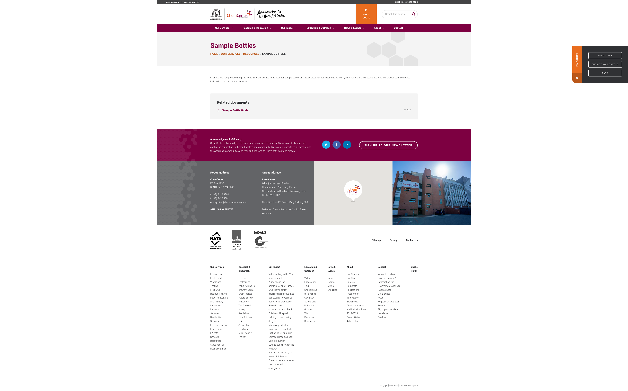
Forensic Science (218, 325)
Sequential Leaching (243, 327)
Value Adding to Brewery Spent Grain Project (246, 290)
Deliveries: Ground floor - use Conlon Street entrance (284, 211)
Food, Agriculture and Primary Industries (219, 301)
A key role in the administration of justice (281, 284)
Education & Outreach (318, 28)
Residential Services (215, 319)
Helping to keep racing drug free (280, 319)
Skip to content (191, 2)
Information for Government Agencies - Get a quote (389, 286)
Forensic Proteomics (244, 280)
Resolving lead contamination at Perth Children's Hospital (281, 309)
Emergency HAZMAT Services (216, 333)
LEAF (241, 321)
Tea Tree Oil (244, 305)
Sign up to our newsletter (388, 145)
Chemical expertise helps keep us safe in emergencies (281, 364)
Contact (398, 28)
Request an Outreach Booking (389, 303)
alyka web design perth (409, 385)
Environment (216, 274)
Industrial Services (215, 311)
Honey (241, 309)
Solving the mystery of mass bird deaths (280, 354)
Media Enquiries (332, 288)
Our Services (222, 28)
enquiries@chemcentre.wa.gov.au (230, 202)
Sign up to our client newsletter (388, 311)
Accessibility (172, 2)
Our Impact (287, 28)
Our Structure (354, 274)
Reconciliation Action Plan (354, 319)
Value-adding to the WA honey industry (281, 276)
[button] (577, 64)
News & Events (352, 28)
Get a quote (366, 16)
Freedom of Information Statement (353, 297)
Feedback (383, 317)
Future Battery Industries (245, 299)
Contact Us (412, 240)
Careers (351, 282)
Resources (215, 341)
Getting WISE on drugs (280, 333)
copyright (383, 385)
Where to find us (386, 274)
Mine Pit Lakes (245, 317)
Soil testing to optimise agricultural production (280, 299)
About (377, 28)
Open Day (309, 297)
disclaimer (393, 385)
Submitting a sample (605, 64)
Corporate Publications (353, 288)
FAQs (605, 73)
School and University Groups (310, 305)
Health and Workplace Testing (216, 282)
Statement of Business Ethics (218, 346)
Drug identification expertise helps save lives (281, 292)
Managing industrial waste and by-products (280, 327)
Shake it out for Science (310, 292)
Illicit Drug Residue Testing (218, 292)
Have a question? (387, 278)
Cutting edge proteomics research (281, 346)
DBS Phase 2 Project (245, 335)
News (330, 278)
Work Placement (309, 315)
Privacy (393, 240)
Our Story (352, 278)
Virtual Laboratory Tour (310, 282)
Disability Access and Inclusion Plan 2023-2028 (356, 309)
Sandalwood (244, 313)
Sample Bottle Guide (235, 110)
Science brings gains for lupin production (281, 339)
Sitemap (376, 240)
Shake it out (414, 269)
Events (331, 282)
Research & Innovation (255, 28)
